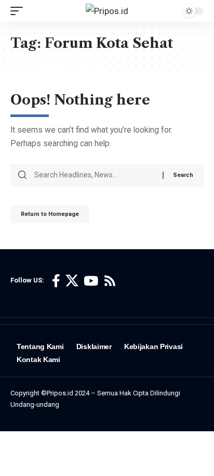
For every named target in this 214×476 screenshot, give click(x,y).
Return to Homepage (50, 214)
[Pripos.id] (107, 11)
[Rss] (110, 281)
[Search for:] (94, 175)
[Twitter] (72, 281)
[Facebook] (56, 281)
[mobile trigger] (19, 11)
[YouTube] (91, 281)
